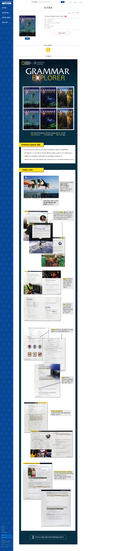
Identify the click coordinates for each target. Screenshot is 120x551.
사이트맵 (80, 2)
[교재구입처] (6, 530)
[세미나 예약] (6, 22)
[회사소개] (6, 525)
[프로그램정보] (6, 12)
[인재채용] (6, 527)
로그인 (70, 2)
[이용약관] (6, 531)
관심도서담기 (62, 33)
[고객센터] (6, 528)
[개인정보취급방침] (6, 533)
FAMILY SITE (4, 537)
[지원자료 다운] (6, 17)
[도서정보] (6, 7)
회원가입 (75, 2)
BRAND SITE (4, 535)
